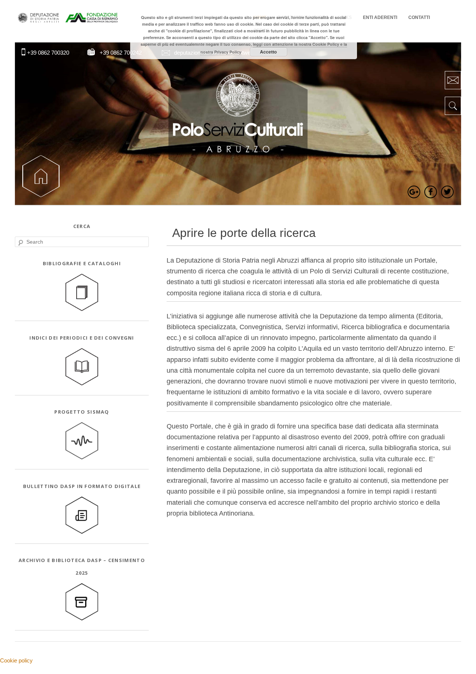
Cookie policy (16, 660)
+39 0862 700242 (121, 52)
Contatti (419, 17)
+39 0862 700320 (48, 52)
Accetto (268, 51)
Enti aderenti (380, 17)
